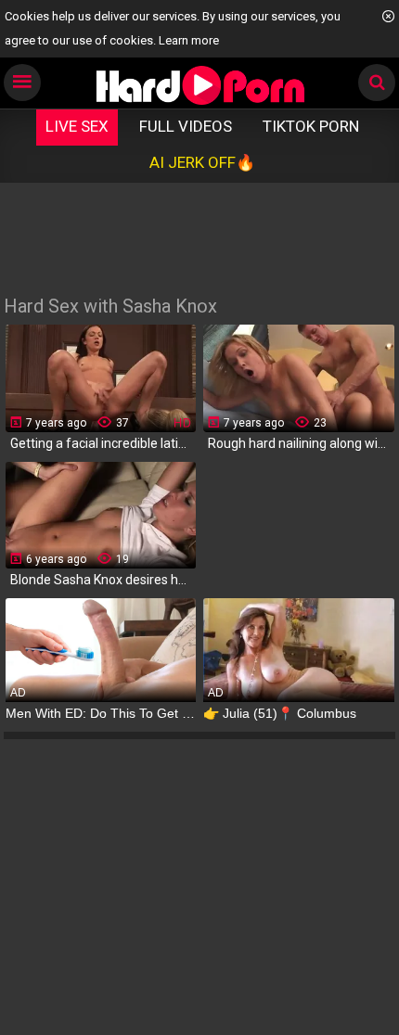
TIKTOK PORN (311, 126)
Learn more (189, 40)
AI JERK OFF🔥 (202, 162)
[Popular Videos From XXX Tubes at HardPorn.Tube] (200, 85)
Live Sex (77, 126)
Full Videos (185, 126)
